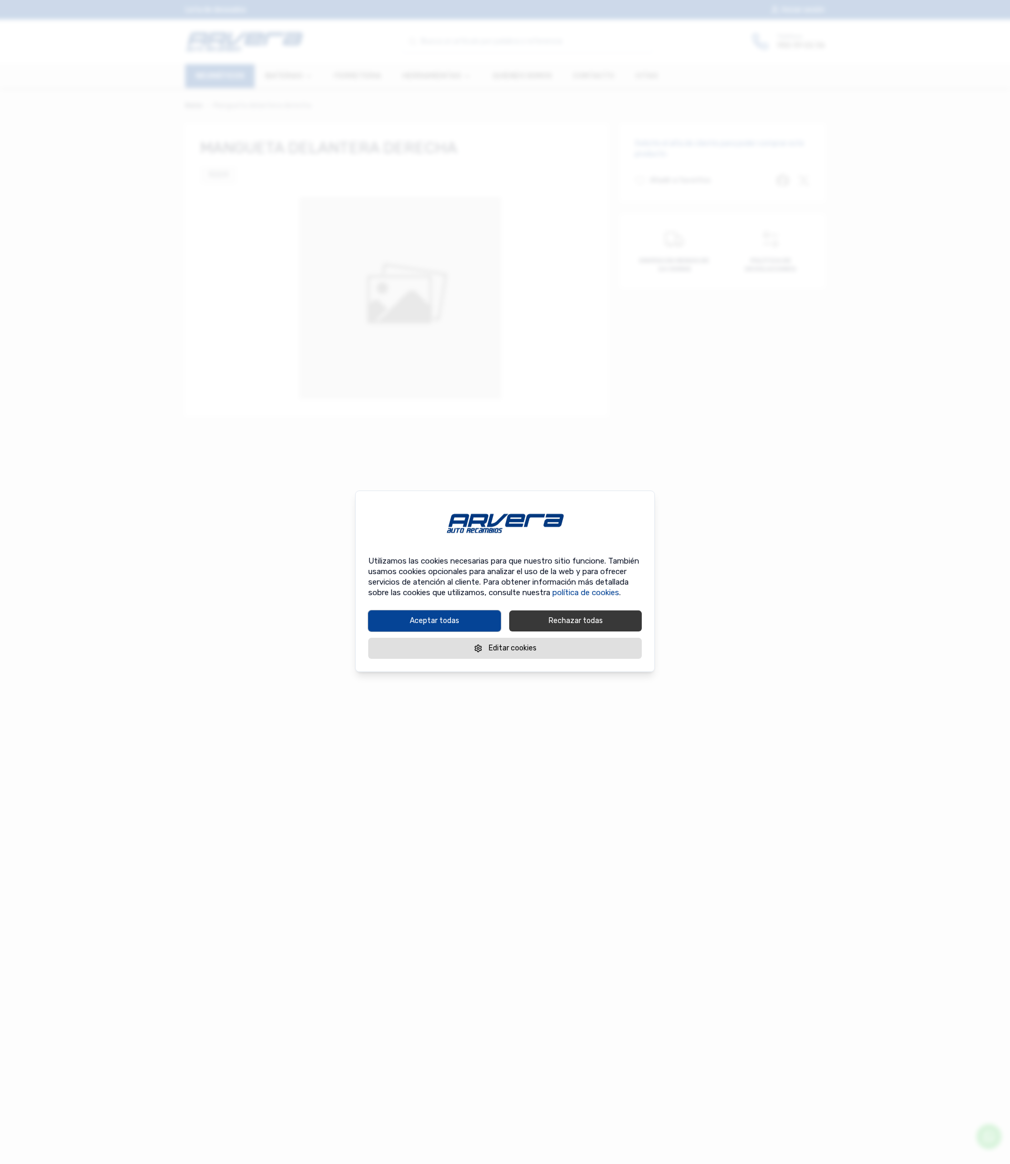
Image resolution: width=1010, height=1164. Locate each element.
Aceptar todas (434, 620)
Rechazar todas (576, 620)
